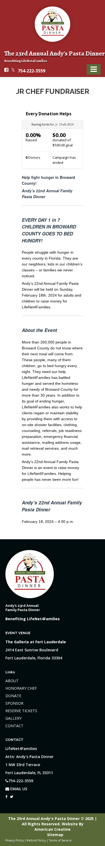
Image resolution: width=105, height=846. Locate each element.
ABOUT (12, 680)
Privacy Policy (14, 840)
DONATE (13, 695)
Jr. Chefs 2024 (64, 124)
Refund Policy (36, 840)
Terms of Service (60, 840)
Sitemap (55, 834)
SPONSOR (14, 703)
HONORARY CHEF (21, 688)
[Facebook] (6, 795)
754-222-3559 (31, 71)
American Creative (52, 829)
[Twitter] (11, 795)
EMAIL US (18, 788)
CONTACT (14, 725)
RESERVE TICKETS (21, 710)
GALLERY (13, 718)
